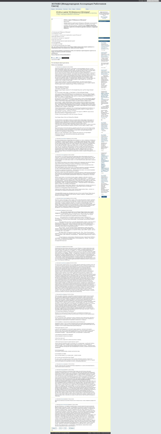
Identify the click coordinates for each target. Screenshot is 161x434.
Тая (61, 210)
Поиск (159, 0)
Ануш (62, 66)
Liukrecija (62, 154)
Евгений (62, 294)
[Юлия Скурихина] (53, 14)
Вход (145, 0)
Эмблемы (89, 432)
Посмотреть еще (104, 117)
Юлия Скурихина (70, 13)
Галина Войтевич (64, 138)
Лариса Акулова (63, 198)
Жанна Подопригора (64, 404)
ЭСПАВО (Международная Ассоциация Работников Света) (78, 5)
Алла (62, 246)
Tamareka (62, 369)
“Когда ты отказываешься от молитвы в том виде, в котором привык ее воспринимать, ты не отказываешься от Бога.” (105, 47)
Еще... (104, 196)
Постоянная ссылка (55, 67)
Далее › (72, 428)
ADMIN (59, 432)
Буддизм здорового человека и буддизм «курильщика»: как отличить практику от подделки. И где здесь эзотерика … (105, 167)
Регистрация (141, 0)
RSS (52, 430)
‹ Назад (53, 428)
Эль (101, 42)
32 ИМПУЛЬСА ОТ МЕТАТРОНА (90, 13)
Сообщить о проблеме (96, 432)
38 (69, 428)
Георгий (102, 52)
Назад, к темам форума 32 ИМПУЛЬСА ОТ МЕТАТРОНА (68, 14)
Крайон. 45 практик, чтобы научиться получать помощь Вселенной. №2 (105, 56)
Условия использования (105, 432)
